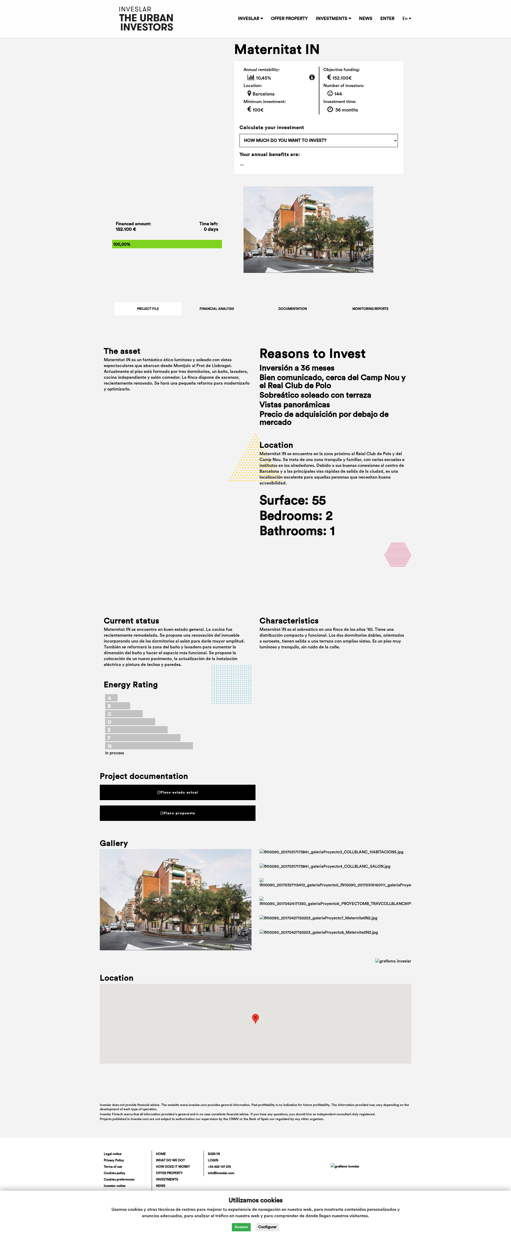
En (404, 19)
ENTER (387, 19)
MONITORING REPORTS (370, 308)
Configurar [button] (267, 1227)
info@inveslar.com (221, 1173)
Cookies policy (114, 1173)
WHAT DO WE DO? (170, 1160)
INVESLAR (248, 19)
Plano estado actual (179, 792)
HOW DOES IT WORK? (173, 1166)
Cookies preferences (119, 1179)
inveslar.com (140, 1119)
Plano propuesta (179, 813)
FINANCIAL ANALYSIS (217, 308)
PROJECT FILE (148, 308)
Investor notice (115, 1185)
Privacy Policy (114, 1160)
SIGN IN (214, 1153)
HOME (161, 1153)
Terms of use (113, 1166)
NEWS (365, 19)
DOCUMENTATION (292, 308)
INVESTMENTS (331, 19)
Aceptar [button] (241, 1227)
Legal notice (113, 1153)
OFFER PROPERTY (289, 19)
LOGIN (213, 1160)
